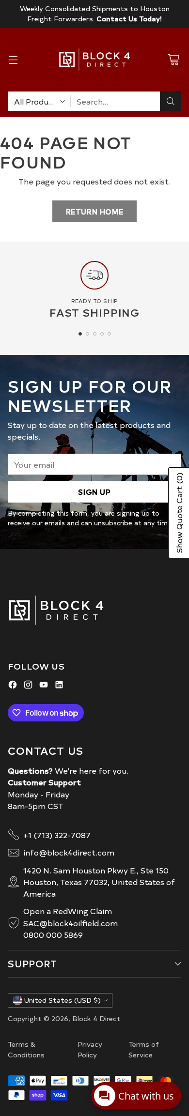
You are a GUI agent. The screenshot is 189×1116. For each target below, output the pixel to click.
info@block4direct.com (68, 852)
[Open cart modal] (173, 60)
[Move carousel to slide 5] (109, 334)
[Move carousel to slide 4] (102, 334)
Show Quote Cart (178, 513)
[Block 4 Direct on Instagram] (28, 686)
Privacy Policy (90, 1049)
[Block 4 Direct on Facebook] (12, 686)
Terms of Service (143, 1049)
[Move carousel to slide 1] (80, 334)
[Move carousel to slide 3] (94, 334)
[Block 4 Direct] (94, 59)
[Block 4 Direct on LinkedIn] (59, 686)
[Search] (170, 101)
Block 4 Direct (96, 1018)
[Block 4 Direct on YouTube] (43, 686)
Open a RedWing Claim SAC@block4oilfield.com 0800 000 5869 (70, 922)
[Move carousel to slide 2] (87, 334)
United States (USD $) (62, 1000)
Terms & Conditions (26, 1049)
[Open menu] (13, 60)
